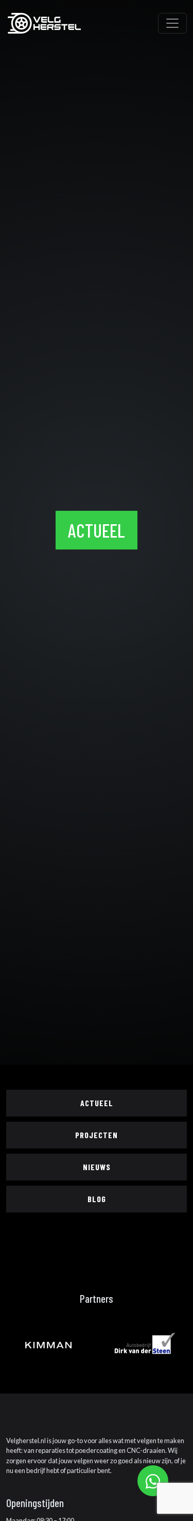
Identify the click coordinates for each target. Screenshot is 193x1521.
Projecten (96, 1135)
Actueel (96, 1103)
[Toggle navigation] (172, 23)
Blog (96, 1199)
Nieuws (97, 1167)
